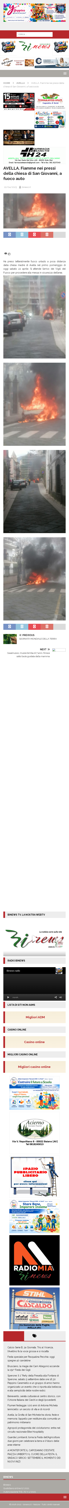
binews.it (26, 187)
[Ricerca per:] (35, 34)
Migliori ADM (35, 1017)
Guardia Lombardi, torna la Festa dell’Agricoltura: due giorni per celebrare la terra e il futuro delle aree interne (34, 1441)
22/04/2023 (10, 187)
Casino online (35, 1042)
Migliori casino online (35, 1067)
